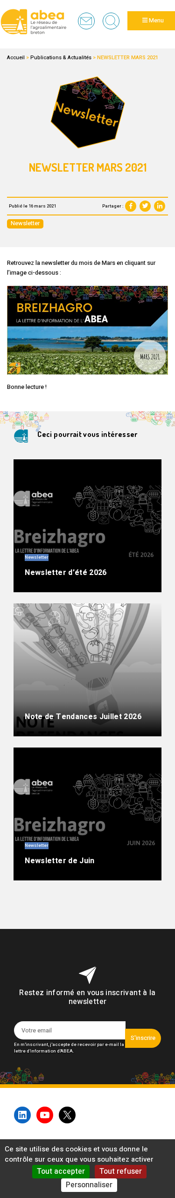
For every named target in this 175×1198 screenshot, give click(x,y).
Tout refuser (120, 1171)
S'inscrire (143, 1038)
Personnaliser (89, 1185)
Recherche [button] (111, 21)
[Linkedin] (159, 206)
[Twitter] (145, 206)
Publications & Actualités (60, 58)
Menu (155, 20)
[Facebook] (130, 206)
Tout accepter (61, 1171)
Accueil (16, 58)
